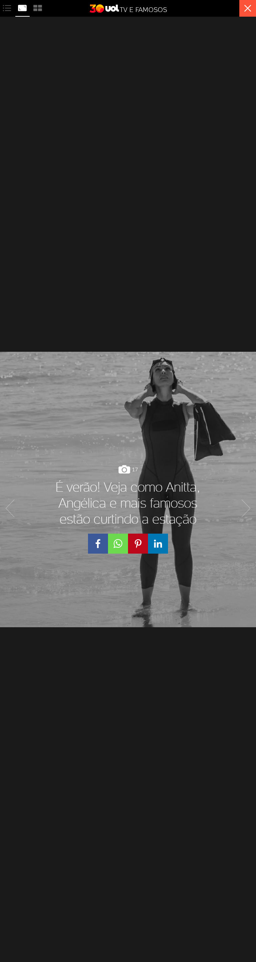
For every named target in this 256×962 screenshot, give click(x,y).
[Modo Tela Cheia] (23, 7)
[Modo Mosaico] (38, 7)
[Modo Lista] (7, 7)
